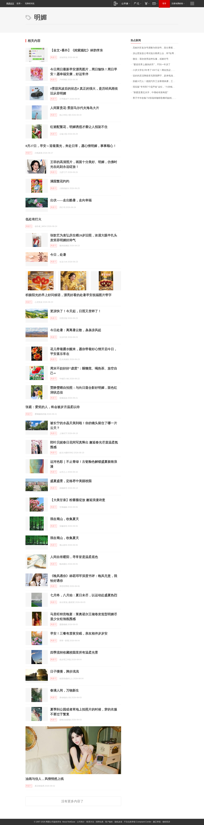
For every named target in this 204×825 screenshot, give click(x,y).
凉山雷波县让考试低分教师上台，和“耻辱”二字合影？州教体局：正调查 (155, 53)
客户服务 (109, 822)
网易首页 (10, 3)
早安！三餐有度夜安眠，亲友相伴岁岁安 (79, 633)
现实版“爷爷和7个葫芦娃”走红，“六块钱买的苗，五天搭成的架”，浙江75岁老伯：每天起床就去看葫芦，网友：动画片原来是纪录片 (155, 87)
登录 (164, 3)
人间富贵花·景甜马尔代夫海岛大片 (74, 108)
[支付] (147, 3)
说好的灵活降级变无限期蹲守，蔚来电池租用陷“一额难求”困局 (155, 75)
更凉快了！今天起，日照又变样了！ (75, 311)
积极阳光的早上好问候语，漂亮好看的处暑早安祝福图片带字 (69, 295)
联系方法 (90, 822)
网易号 (53, 57)
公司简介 (81, 822)
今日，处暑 (58, 254)
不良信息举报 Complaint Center (137, 822)
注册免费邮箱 (177, 3)
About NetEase (68, 822)
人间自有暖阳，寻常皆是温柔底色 (74, 557)
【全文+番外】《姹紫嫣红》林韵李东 (76, 50)
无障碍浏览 (29, 3)
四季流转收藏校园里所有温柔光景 (74, 652)
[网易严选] (137, 3)
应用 (18, 3)
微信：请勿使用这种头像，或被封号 (150, 59)
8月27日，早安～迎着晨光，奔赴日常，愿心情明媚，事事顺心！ (71, 146)
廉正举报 (157, 822)
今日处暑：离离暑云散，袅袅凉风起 (75, 330)
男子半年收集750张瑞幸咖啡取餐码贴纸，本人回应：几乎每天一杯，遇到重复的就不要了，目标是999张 (155, 98)
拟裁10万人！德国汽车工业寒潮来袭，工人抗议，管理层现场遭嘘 (155, 81)
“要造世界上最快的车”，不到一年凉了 (151, 64)
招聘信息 (99, 822)
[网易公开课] (125, 3)
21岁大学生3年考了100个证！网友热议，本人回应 (155, 70)
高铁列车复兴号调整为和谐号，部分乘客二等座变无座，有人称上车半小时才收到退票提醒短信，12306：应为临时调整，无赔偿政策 (155, 48)
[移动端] (116, 3)
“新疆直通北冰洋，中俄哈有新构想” (150, 92)
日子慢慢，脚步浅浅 (64, 671)
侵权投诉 (166, 822)
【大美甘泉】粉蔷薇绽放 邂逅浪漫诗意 (77, 500)
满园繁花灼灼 (59, 181)
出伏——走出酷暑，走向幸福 (71, 200)
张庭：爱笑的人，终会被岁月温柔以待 (53, 407)
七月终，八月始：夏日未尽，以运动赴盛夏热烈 (83, 595)
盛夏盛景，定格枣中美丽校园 (71, 481)
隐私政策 (118, 822)
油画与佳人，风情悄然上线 (45, 778)
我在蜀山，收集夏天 (64, 519)
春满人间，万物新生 (64, 690)
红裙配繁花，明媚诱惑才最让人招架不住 (79, 127)
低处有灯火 (33, 219)
